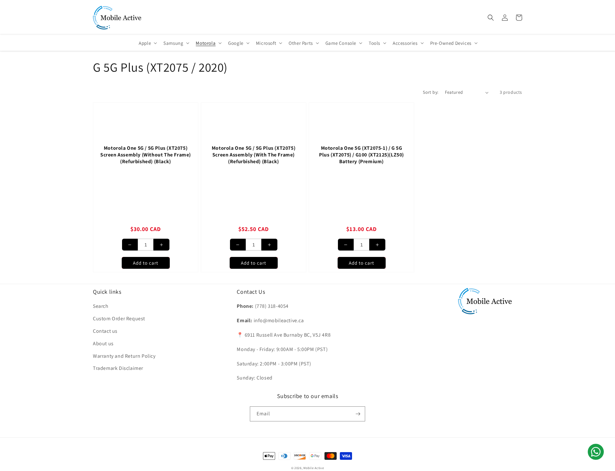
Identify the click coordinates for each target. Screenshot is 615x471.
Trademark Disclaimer (118, 368)
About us (103, 343)
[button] (491, 18)
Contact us (105, 331)
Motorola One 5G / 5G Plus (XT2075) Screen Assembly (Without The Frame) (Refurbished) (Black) (145, 155)
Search (101, 306)
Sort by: (430, 92)
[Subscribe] (358, 413)
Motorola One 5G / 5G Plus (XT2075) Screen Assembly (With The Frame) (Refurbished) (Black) (253, 155)
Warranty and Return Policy (124, 356)
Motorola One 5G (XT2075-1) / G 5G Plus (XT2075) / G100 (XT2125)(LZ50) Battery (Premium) (361, 155)
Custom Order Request (119, 318)
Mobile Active (313, 468)
